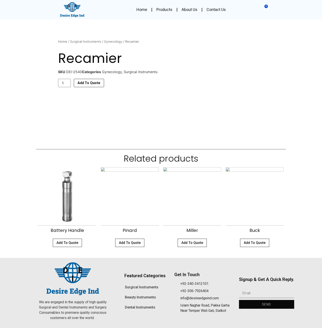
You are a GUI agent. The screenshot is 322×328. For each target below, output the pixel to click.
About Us (189, 9)
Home (141, 9)
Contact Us (216, 9)
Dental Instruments (140, 307)
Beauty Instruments (140, 297)
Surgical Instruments (85, 42)
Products (164, 9)
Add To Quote (89, 83)
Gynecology (113, 42)
